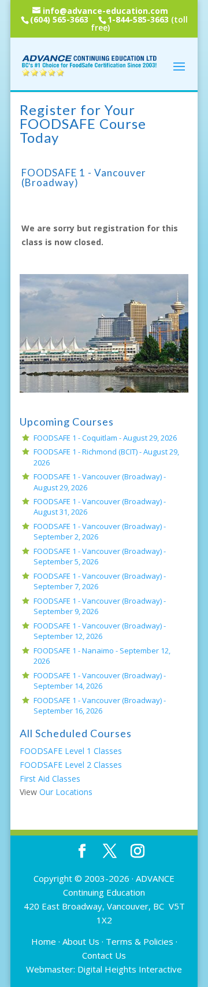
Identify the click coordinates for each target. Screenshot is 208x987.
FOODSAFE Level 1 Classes (71, 750)
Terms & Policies (139, 941)
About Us (80, 941)
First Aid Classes (50, 778)
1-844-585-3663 (138, 19)
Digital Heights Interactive (129, 969)
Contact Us (104, 955)
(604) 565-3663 (59, 19)
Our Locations (65, 791)
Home (43, 941)
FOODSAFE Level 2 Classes (71, 764)
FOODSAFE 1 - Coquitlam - (105, 437)
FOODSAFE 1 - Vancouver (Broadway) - (100, 630)
